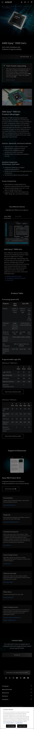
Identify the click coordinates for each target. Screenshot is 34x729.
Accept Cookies (22, 726)
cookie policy (19, 723)
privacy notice (10, 723)
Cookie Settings (11, 726)
